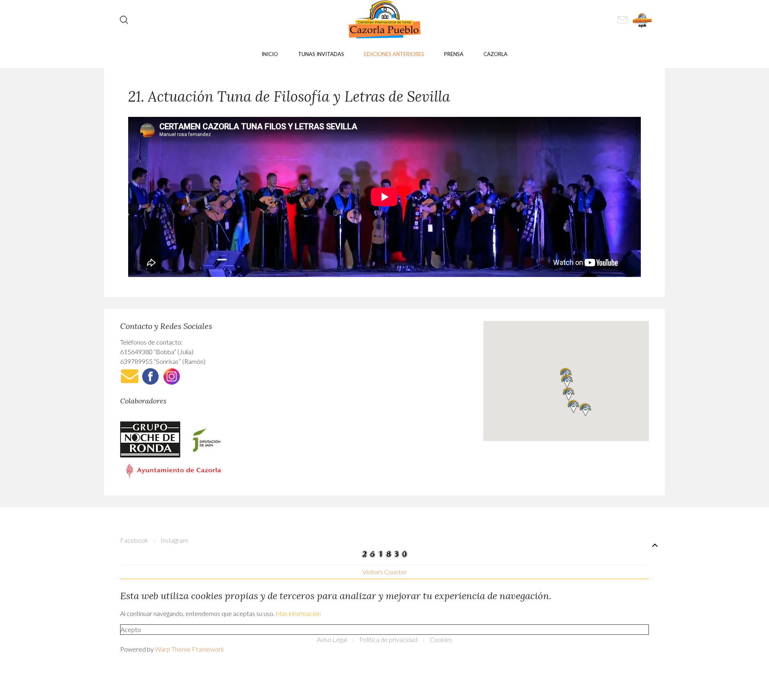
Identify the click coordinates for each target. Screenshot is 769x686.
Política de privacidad (388, 639)
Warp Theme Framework (189, 649)
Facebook (134, 540)
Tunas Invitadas (321, 54)
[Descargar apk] (642, 19)
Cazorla (495, 54)
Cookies (441, 639)
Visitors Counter (384, 572)
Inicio (270, 54)
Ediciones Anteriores (394, 54)
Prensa (453, 54)
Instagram (174, 540)
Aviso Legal (332, 639)
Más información (298, 613)
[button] (567, 381)
